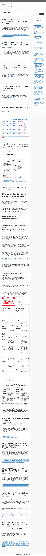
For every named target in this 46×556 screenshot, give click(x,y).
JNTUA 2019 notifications (7, 460)
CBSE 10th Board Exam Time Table (8, 100)
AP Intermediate (5, 180)
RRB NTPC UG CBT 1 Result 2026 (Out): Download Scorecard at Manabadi (39, 99)
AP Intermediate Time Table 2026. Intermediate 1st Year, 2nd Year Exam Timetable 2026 (15, 21)
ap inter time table (12, 35)
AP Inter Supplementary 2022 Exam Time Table (10, 181)
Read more (25, 31)
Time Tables (24, 34)
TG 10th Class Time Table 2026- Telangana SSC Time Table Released (15, 67)
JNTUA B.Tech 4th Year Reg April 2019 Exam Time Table (15, 462)
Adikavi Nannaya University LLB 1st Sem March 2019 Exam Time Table (15, 494)
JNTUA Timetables (22, 459)
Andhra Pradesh (5, 34)
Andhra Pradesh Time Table (12, 34)
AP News (18, 34)
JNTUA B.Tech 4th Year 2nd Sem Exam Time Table (18, 460)
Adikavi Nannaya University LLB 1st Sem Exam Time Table (19, 514)
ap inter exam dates (6, 35)
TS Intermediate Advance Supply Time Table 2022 (10, 437)
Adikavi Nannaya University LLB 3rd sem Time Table (17, 544)
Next (7, 550)
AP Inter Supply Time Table (21, 181)
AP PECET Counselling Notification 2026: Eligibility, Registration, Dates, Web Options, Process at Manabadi (39, 82)
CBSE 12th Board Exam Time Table (19, 100)
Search (35, 12)
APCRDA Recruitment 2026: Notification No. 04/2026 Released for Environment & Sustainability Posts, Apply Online (39, 59)
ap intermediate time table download (7, 36)
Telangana (4, 436)
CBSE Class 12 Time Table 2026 (20, 101)
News (21, 34)
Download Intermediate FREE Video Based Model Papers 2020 (15, 259)
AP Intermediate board (25, 35)
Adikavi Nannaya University (7, 511)
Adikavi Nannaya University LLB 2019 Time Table (9, 515)
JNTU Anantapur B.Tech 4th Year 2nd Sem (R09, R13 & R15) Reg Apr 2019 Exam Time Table (14, 445)
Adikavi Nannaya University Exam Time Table (9, 543)
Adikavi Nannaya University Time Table (17, 511)
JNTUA (18, 459)
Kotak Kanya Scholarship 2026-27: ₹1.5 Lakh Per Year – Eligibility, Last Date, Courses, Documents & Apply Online (39, 65)
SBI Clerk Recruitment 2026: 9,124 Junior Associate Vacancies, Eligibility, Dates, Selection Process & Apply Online (39, 76)
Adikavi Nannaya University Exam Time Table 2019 (10, 513)
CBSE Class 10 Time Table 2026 (10, 101)
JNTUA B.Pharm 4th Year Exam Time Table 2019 (11, 486)
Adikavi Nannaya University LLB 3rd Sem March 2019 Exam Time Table (15, 523)
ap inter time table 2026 (18, 35)
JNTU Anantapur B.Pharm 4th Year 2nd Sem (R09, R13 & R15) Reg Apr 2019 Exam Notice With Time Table (15, 470)
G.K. (11, 6)
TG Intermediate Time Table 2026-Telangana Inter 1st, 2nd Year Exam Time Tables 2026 (15, 44)
